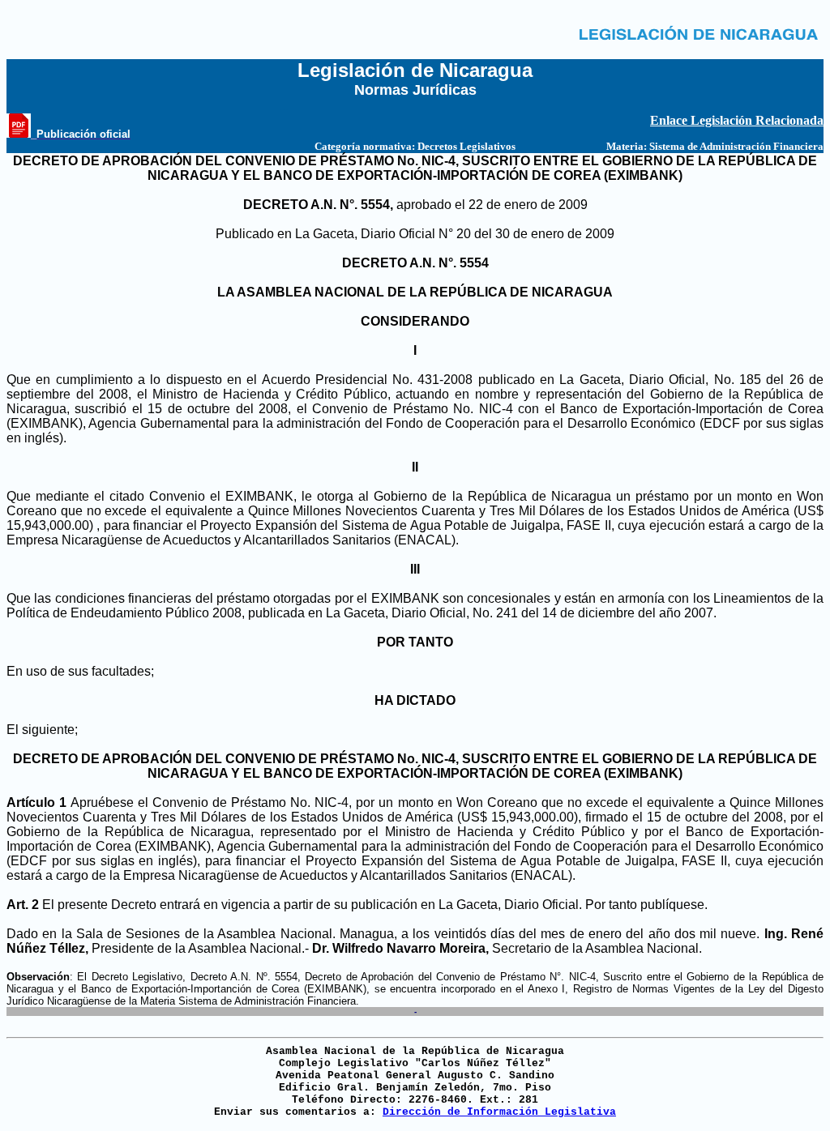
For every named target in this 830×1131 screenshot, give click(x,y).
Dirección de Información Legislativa (499, 1112)
